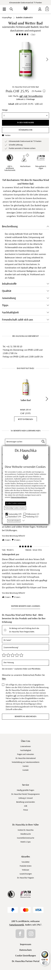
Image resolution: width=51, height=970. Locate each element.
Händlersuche (25, 130)
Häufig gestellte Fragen (25, 790)
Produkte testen (25, 866)
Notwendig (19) (15, 514)
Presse (25, 810)
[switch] (44, 963)
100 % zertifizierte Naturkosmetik (9, 168)
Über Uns (25, 741)
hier (4, 678)
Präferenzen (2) (32, 514)
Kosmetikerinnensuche (25, 838)
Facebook (20, 933)
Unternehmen (25, 746)
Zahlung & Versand (25, 798)
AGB (25, 806)
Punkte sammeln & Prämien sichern (22, 148)
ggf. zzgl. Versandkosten (31, 96)
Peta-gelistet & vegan (40, 167)
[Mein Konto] (39, 8)
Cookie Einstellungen (25, 955)
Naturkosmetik (16, 925)
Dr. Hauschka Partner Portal (25, 961)
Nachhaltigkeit (25, 750)
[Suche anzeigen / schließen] (11, 9)
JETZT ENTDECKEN (25, 419)
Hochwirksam (25, 166)
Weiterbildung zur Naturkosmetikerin (25, 762)
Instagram (31, 933)
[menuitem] (4, 9)
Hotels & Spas (25, 842)
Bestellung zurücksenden (25, 802)
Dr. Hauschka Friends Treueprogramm (25, 794)
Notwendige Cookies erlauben (15, 508)
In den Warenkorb (25, 123)
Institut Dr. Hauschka (25, 830)
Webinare (25, 870)
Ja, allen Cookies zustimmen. (15, 503)
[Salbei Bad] (25, 387)
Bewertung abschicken (25, 716)
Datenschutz (25, 950)
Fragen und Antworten (25, 754)
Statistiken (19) (14, 517)
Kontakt (25, 770)
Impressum (25, 944)
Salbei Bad (26, 400)
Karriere (25, 766)
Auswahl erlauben (14, 521)
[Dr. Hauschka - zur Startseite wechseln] (25, 6)
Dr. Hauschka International (26, 758)
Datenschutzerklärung (19, 497)
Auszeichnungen (25, 874)
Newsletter (25, 862)
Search (43, 441)
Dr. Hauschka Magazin (25, 878)
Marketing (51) (32, 517)
